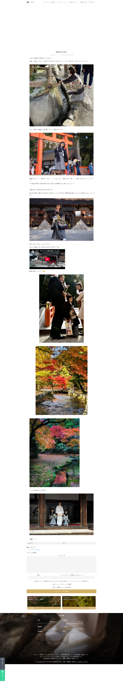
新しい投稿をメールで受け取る (62, 587)
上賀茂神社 (30, 543)
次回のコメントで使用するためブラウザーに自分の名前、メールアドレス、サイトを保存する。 (62, 581)
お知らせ (53, 2)
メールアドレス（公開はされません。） (71, 575)
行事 (63, 543)
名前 (38, 575)
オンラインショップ (62, 2)
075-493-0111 (55, 628)
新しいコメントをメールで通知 (62, 584)
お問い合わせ (83, 2)
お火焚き (38, 550)
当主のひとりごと (73, 2)
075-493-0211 (80, 628)
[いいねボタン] (31, 539)
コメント (61, 555)
